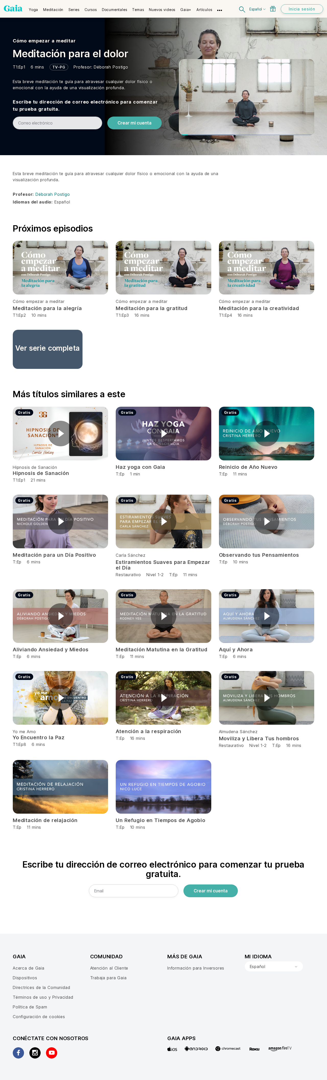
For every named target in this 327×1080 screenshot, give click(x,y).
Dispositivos (25, 977)
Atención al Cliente (109, 968)
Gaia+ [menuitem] (185, 9)
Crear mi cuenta (134, 123)
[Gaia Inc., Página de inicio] (13, 8)
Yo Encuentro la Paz (39, 737)
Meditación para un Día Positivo (54, 555)
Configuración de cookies (39, 1016)
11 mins (190, 574)
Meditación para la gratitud (151, 308)
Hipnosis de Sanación (35, 467)
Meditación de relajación (45, 820)
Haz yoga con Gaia (140, 467)
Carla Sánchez (131, 555)
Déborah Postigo (111, 67)
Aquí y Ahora (236, 649)
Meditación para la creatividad (259, 308)
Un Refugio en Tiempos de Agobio (160, 820)
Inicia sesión (302, 9)
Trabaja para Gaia (108, 977)
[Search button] (242, 8)
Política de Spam (30, 1006)
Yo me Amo (24, 731)
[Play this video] (60, 433)
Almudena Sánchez (238, 731)
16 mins (293, 745)
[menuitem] (33, 8)
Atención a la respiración (148, 731)
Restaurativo (128, 574)
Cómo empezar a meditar (44, 40)
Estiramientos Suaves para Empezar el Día (163, 565)
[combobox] (274, 966)
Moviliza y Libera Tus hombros (259, 738)
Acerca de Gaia (28, 968)
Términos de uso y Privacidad (43, 997)
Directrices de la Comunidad (41, 987)
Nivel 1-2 (155, 574)
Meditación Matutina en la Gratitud (161, 649)
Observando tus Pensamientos (259, 555)
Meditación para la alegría (47, 308)
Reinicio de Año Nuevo (248, 467)
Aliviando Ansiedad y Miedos (50, 649)
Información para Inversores (195, 968)
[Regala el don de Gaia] (273, 9)
